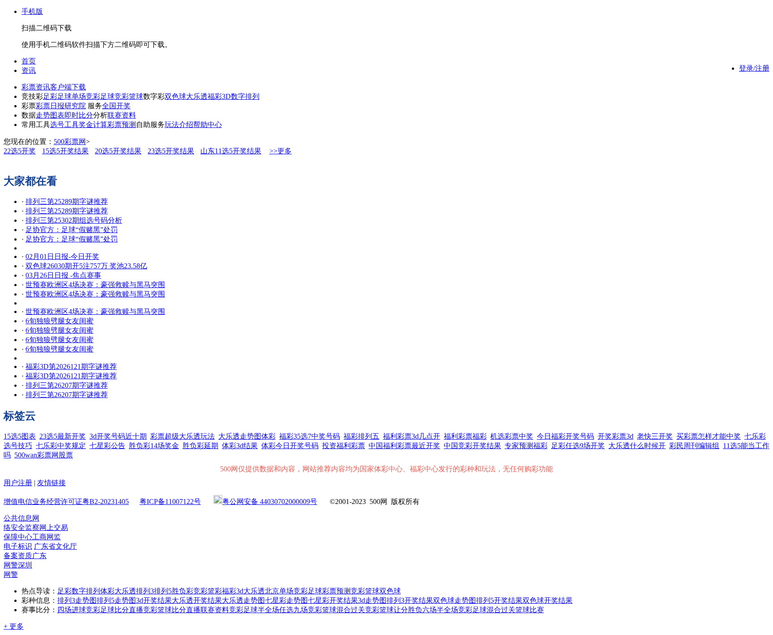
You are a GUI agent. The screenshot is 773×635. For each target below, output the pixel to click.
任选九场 (293, 610)
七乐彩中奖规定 (61, 445)
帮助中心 (207, 124)
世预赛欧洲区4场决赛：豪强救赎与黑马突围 (95, 284)
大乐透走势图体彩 (247, 436)
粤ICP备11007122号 (170, 501)
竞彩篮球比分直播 (171, 610)
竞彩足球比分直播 (114, 610)
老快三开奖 (655, 436)
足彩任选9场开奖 (578, 445)
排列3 (145, 591)
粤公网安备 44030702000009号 (269, 501)
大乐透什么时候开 (637, 445)
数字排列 (245, 96)
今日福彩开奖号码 (565, 436)
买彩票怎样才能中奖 (708, 436)
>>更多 (280, 151)
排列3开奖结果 (409, 600)
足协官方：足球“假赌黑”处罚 (71, 229)
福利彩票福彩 (465, 436)
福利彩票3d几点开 (411, 436)
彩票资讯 (35, 87)
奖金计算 (93, 124)
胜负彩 (182, 591)
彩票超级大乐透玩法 (182, 436)
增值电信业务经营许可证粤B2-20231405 (66, 501)
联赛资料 (121, 115)
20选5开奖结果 (118, 151)
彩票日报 (50, 106)
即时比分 (78, 115)
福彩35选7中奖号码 (309, 436)
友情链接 (51, 483)
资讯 (28, 70)
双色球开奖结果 (547, 600)
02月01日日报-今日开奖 (62, 256)
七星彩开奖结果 (333, 600)
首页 (28, 61)
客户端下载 (68, 87)
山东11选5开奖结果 (230, 151)
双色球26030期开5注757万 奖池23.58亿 (86, 266)
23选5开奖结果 (171, 151)
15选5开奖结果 (65, 151)
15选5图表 (20, 436)
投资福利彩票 (343, 445)
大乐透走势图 (243, 600)
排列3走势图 (77, 600)
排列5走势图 (116, 600)
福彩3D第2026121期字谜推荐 (71, 366)
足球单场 (71, 96)
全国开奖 (116, 106)
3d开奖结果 (154, 600)
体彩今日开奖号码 (290, 445)
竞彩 (200, 591)
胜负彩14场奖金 (154, 445)
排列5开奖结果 (499, 600)
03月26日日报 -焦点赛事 (63, 275)
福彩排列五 (361, 436)
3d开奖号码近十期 (118, 436)
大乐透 (197, 96)
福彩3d (232, 591)
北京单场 (279, 591)
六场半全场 (440, 610)
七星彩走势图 (286, 600)
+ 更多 (14, 626)
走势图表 (50, 115)
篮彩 (215, 591)
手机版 (32, 11)
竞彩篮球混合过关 (336, 610)
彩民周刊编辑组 (694, 445)
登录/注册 (754, 68)
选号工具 (64, 124)
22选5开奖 (20, 151)
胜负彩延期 (200, 445)
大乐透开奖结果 (197, 600)
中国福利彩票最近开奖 (404, 445)
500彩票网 (70, 141)
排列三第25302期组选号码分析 (73, 220)
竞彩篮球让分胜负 (393, 610)
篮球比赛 (529, 610)
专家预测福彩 (526, 445)
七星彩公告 (107, 445)
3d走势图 (372, 600)
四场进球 (71, 610)
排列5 (163, 591)
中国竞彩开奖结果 (472, 445)
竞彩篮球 (129, 96)
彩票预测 (121, 124)
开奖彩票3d (615, 436)
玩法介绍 (179, 124)
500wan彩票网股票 (43, 455)
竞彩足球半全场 (254, 610)
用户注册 (18, 483)
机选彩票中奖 (511, 436)
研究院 (75, 106)
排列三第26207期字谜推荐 (66, 385)
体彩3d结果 (240, 445)
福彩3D (219, 96)
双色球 (175, 96)
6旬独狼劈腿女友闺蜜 (59, 321)
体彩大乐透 (118, 591)
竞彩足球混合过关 (486, 610)
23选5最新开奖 (62, 436)
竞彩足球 (100, 96)
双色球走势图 (454, 600)
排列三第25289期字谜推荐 (66, 201)
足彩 (50, 96)
